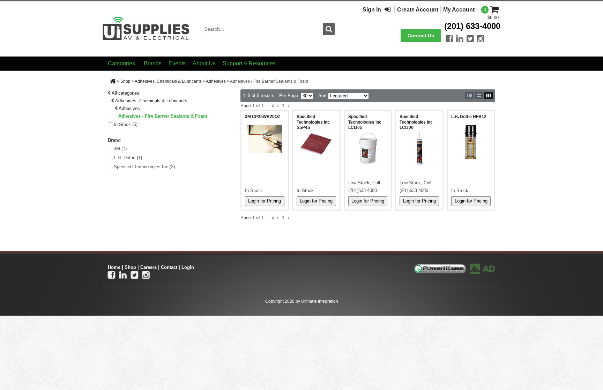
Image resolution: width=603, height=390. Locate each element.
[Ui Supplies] (146, 28)
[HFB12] (471, 142)
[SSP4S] (316, 143)
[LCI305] (368, 148)
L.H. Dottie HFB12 (468, 116)
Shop (125, 81)
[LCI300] (419, 148)
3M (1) (120, 148)
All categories (125, 93)
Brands (153, 63)
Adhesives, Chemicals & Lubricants (168, 81)
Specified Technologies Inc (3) (144, 166)
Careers (148, 267)
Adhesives (216, 81)
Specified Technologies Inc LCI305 (364, 122)
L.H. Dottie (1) (128, 157)
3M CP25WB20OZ (262, 116)
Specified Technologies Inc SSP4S (313, 122)
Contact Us (421, 35)
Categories (121, 63)
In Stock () (125, 124)
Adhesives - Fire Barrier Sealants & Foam (162, 116)
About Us (204, 63)
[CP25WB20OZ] (264, 139)
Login (187, 267)
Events (177, 63)
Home (114, 267)
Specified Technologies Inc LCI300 (416, 122)
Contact (169, 267)
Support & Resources (249, 63)
